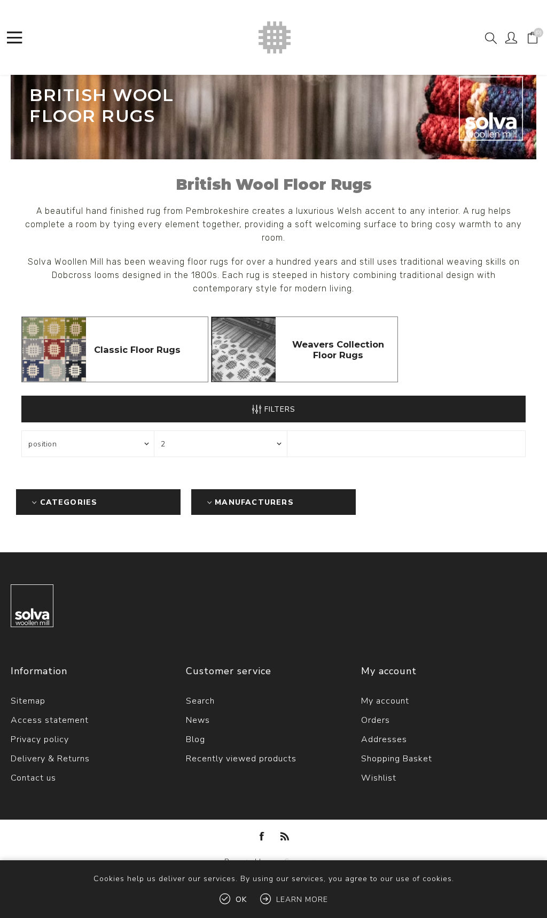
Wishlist (378, 778)
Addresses (384, 739)
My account (385, 701)
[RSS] (284, 836)
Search (200, 701)
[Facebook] (262, 836)
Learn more (302, 899)
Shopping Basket (396, 759)
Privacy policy (40, 739)
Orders (375, 720)
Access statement (50, 720)
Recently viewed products (241, 759)
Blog (195, 739)
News (198, 720)
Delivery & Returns (50, 759)
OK (241, 899)
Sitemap (28, 701)
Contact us (33, 778)
